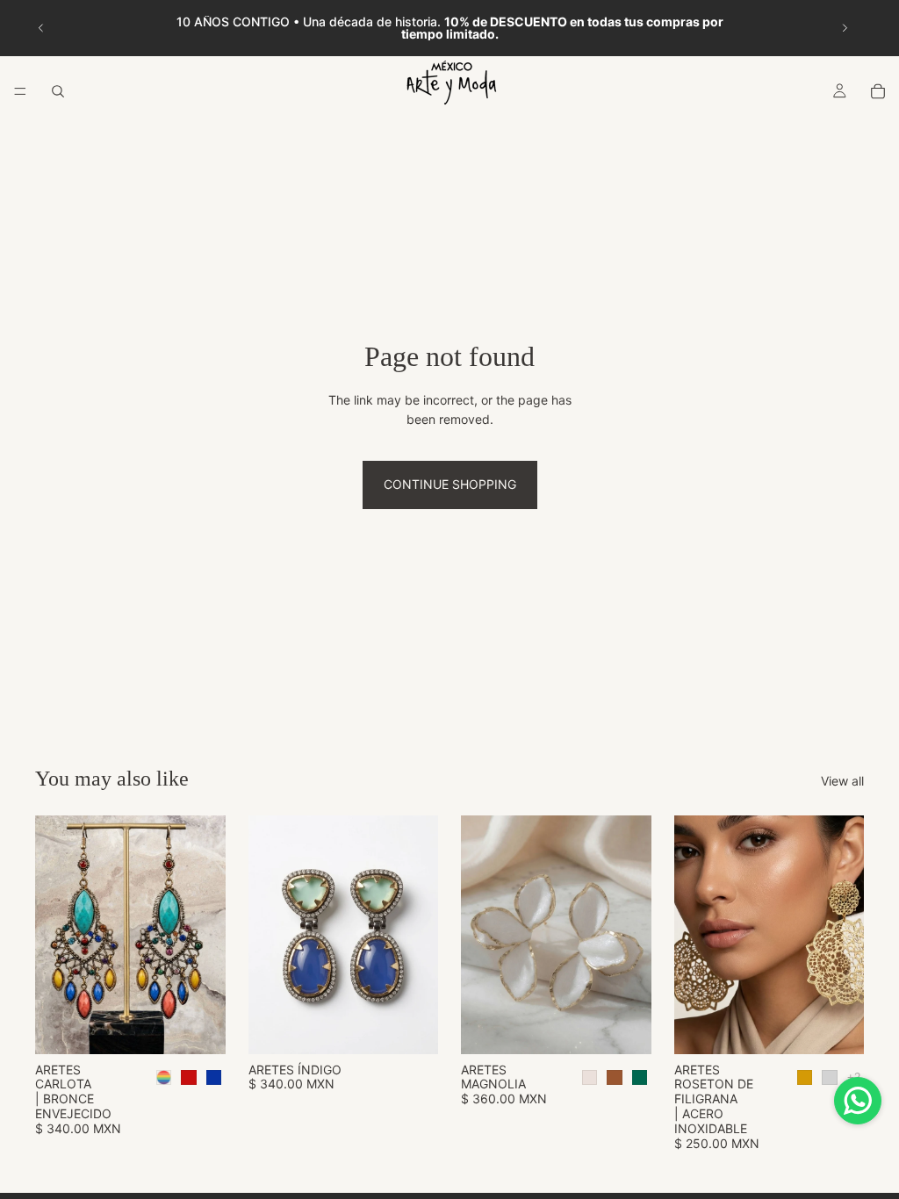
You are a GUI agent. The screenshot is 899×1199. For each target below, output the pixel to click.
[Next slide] (844, 28)
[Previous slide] (41, 28)
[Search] (58, 91)
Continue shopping (450, 484)
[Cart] (878, 91)
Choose (213, 1026)
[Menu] (20, 91)
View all (842, 780)
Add (426, 1026)
